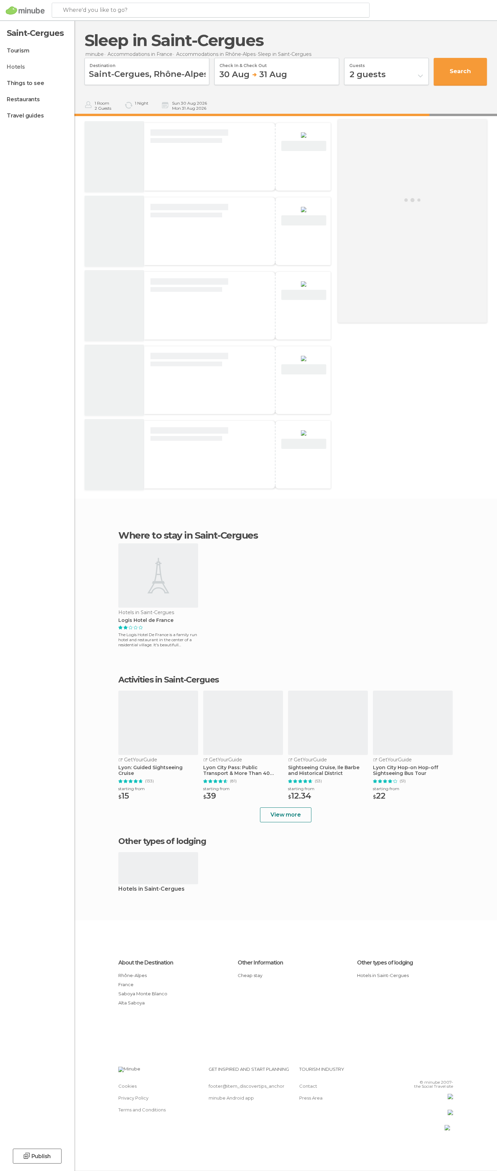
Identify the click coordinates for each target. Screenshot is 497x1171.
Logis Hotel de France (145, 620)
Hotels (16, 67)
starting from (131, 788)
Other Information (260, 962)
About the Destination (145, 962)
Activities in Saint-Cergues (168, 680)
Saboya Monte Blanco (142, 993)
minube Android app (231, 1098)
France (126, 984)
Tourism (18, 50)
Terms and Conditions (142, 1109)
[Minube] (25, 10)
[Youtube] (448, 1072)
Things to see (25, 83)
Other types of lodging (385, 962)
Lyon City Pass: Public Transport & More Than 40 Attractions (236, 770)
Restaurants (23, 99)
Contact (308, 1086)
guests (357, 63)
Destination (102, 63)
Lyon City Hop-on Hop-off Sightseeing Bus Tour (405, 770)
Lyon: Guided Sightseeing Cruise (150, 770)
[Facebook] (414, 1072)
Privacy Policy (133, 1098)
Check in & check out (243, 63)
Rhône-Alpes (132, 975)
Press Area (311, 1098)
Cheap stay (250, 975)
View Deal (303, 146)
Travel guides (25, 115)
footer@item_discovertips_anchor (246, 1086)
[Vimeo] (437, 1072)
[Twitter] (426, 1072)
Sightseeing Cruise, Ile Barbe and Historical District (323, 770)
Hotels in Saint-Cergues (151, 889)
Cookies (127, 1086)
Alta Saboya (131, 1002)
